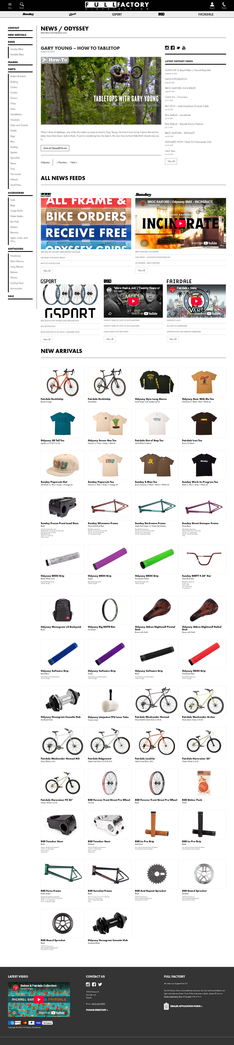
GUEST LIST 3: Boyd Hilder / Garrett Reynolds (188, 70)
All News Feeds (63, 177)
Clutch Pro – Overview (176, 97)
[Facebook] (173, 48)
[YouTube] (184, 48)
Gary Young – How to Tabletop (80, 48)
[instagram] (167, 48)
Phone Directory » (97, 1010)
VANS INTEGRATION (176, 79)
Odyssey (76, 28)
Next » (74, 162)
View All (171, 161)
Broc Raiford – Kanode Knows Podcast (184, 123)
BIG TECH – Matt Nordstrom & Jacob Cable (187, 106)
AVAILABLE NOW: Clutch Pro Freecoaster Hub (188, 141)
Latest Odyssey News (179, 61)
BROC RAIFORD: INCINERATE (180, 88)
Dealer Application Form (173, 996)
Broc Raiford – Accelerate (178, 114)
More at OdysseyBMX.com (55, 148)
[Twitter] (178, 48)
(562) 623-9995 (98, 1004)
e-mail (188, 996)
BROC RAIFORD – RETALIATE (180, 132)
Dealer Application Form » (186, 1006)
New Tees (170, 150)
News (49, 28)
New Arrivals (61, 350)
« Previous (62, 162)
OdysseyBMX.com (59, 33)
